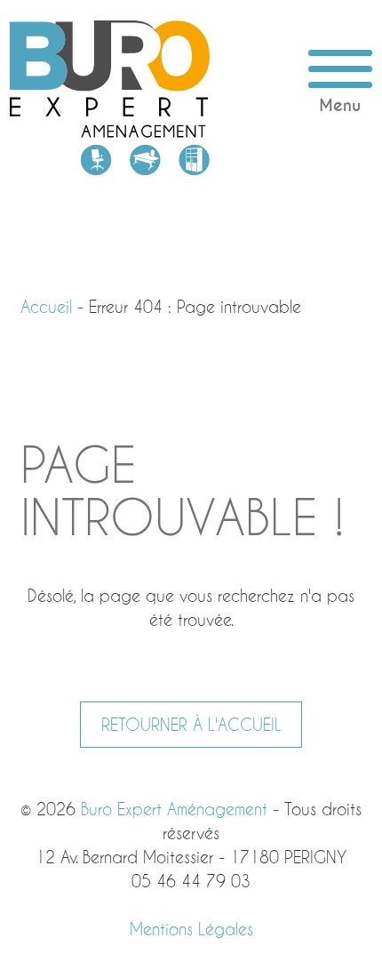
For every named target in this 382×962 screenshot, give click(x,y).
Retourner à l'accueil (191, 724)
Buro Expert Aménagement (110, 97)
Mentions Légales (191, 929)
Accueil (46, 307)
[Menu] (340, 69)
